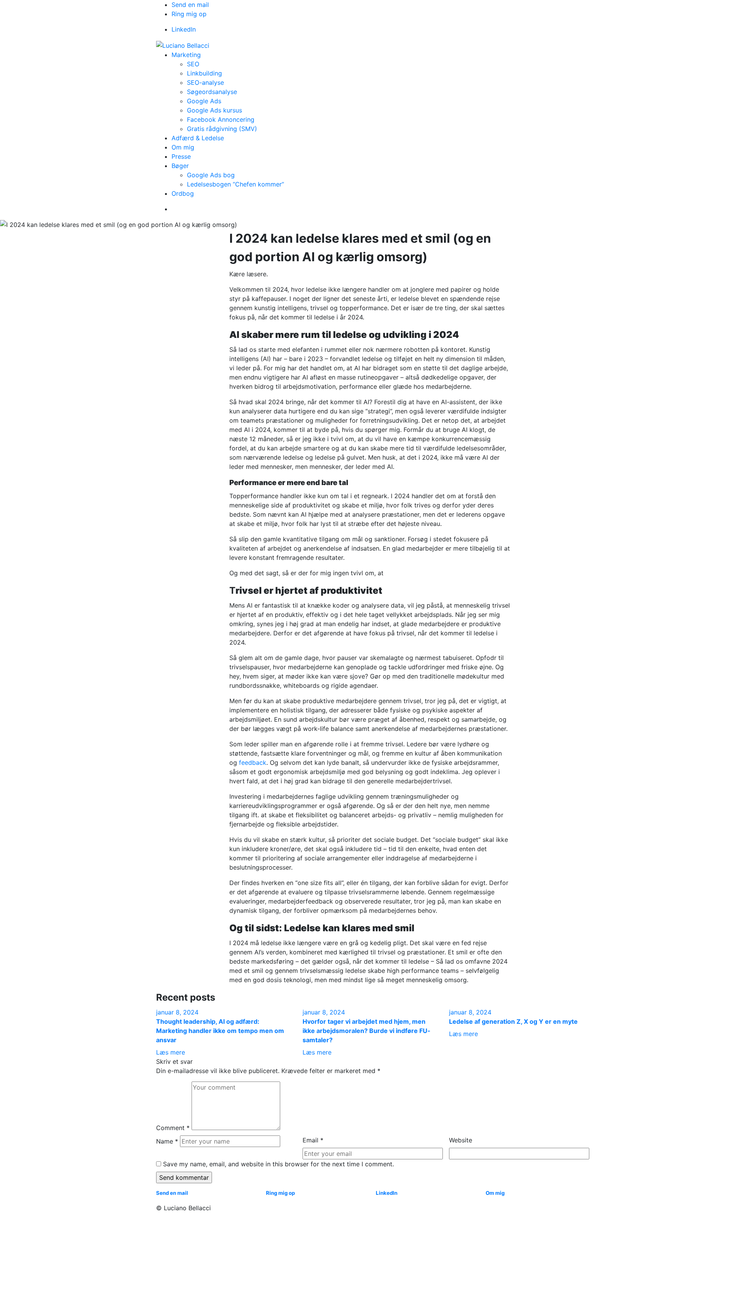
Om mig (183, 147)
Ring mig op (189, 14)
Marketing (186, 55)
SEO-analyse (205, 82)
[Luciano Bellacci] (182, 45)
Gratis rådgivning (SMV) (222, 129)
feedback (252, 762)
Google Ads (204, 101)
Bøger (180, 166)
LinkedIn (184, 29)
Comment (173, 1128)
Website (460, 1140)
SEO (193, 64)
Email (313, 1140)
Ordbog (183, 193)
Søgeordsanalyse (212, 92)
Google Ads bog (211, 175)
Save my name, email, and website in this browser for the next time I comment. (278, 1164)
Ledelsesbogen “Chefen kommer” (235, 184)
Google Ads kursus (214, 110)
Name (167, 1141)
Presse (181, 156)
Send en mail (190, 4)
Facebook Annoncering (220, 119)
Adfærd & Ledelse (198, 138)
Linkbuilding (204, 73)
